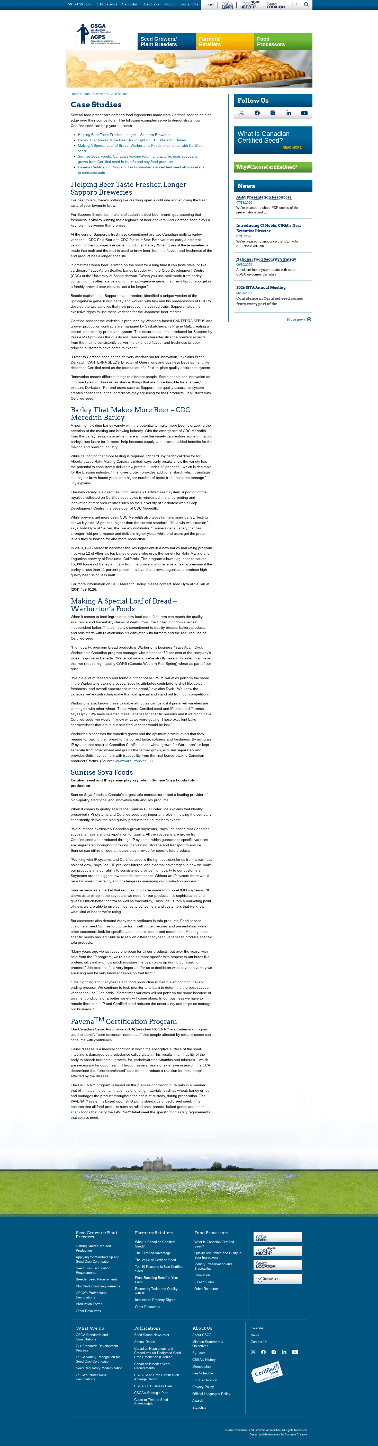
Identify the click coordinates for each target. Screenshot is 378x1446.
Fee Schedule (202, 1373)
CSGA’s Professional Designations (91, 1295)
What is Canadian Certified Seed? (264, 137)
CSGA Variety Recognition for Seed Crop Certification (98, 1359)
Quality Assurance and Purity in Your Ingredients (217, 1255)
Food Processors (271, 41)
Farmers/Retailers (210, 41)
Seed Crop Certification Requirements (93, 1270)
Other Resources (88, 1311)
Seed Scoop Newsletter (151, 1335)
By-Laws (198, 1353)
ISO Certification (204, 1380)
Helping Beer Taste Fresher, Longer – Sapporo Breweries (124, 135)
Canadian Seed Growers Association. (258, 1430)
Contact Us (259, 1342)
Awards (197, 1400)
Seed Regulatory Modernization (99, 1368)
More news (296, 319)
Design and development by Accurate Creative (278, 1434)
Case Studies (204, 1282)
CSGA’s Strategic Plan (151, 1393)
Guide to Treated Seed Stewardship (151, 1402)
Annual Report (144, 1342)
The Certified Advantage (153, 1253)
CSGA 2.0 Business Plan (153, 1386)
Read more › (293, 147)
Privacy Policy (203, 1387)
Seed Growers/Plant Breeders (159, 41)
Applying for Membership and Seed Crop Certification (97, 1259)
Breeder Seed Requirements (97, 1279)
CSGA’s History (204, 1360)
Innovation (202, 1275)
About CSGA (202, 1335)
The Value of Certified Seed (155, 1260)
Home (75, 94)
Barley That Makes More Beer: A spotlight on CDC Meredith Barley (132, 140)
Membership (201, 1366)
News (246, 186)
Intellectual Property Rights (155, 1300)
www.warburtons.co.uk (133, 761)
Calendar (257, 1328)
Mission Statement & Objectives (208, 1344)
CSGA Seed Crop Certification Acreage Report (156, 1377)
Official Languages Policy (211, 1394)
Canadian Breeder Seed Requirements (151, 1366)
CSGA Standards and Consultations (92, 1337)
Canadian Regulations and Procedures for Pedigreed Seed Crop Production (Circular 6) (157, 1353)
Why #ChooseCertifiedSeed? (266, 167)
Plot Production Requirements (98, 1286)
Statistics (199, 1407)
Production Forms (89, 1304)
